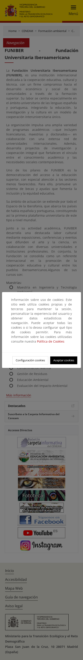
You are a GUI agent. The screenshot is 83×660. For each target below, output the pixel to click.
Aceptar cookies (63, 360)
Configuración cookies (30, 360)
